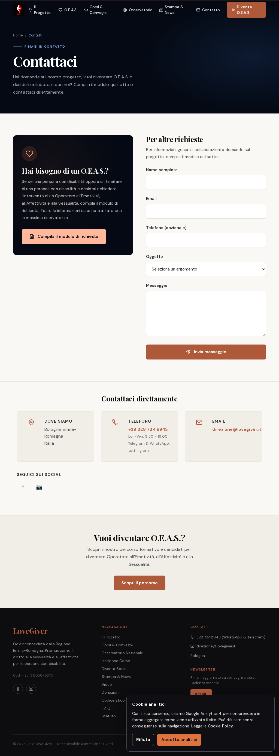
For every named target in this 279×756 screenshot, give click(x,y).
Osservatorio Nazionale (122, 652)
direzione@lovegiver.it (237, 429)
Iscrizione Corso (116, 660)
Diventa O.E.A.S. (244, 9)
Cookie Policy (220, 726)
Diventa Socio (114, 668)
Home (18, 35)
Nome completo (162, 169)
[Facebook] (18, 689)
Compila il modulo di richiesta (68, 236)
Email (151, 198)
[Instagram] (31, 689)
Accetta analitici (179, 739)
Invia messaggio (210, 352)
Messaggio (156, 285)
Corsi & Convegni (117, 645)
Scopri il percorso (140, 583)
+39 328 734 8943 (148, 429)
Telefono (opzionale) (166, 227)
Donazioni (110, 692)
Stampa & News (116, 676)
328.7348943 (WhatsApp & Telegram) (230, 637)
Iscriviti (201, 694)
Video (107, 684)
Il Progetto (111, 637)
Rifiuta (143, 739)
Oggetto (154, 256)
